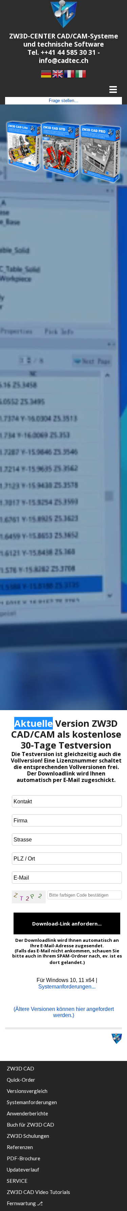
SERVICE (17, 1181)
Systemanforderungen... (67, 986)
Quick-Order (21, 1080)
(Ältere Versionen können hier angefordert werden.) (64, 1012)
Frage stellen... (63, 100)
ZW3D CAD (20, 1068)
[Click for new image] (29, 896)
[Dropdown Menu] (113, 89)
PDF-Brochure (23, 1158)
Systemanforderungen (32, 1102)
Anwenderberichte (27, 1113)
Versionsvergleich (27, 1091)
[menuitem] (63, 1070)
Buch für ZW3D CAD (30, 1125)
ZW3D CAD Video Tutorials (38, 1192)
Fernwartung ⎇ (25, 1203)
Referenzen (20, 1147)
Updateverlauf (23, 1169)
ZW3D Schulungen (28, 1136)
